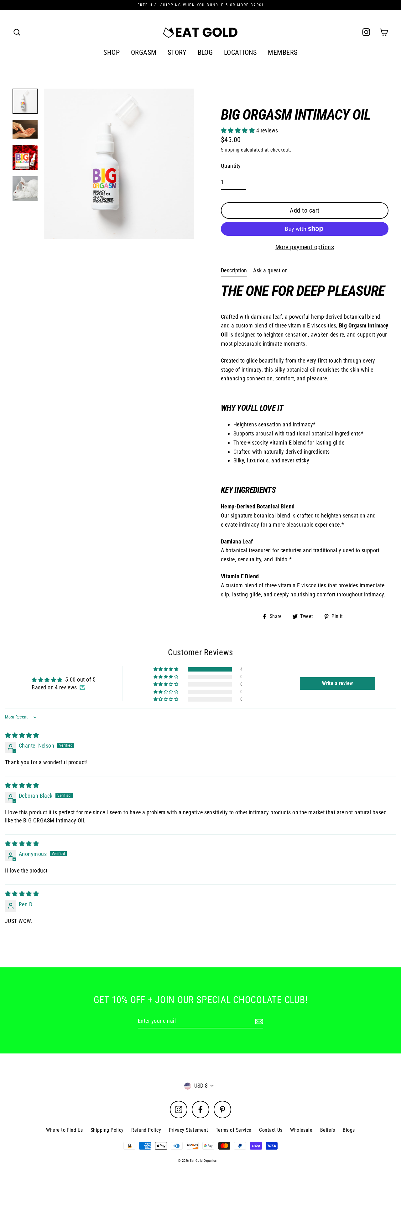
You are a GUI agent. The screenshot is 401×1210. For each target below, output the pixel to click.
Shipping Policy (107, 1130)
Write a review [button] (337, 683)
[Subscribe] (258, 1021)
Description (234, 270)
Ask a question (270, 270)
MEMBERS (282, 52)
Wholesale (301, 1130)
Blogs (349, 1130)
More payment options (304, 247)
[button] (238, 130)
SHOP (111, 52)
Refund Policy (146, 1130)
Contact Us (271, 1130)
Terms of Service (234, 1130)
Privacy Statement (188, 1130)
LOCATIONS (240, 52)
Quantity (231, 165)
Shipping (230, 150)
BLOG (205, 52)
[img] (22, 735)
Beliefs (327, 1130)
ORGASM (144, 52)
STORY (177, 52)
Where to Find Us (64, 1130)
